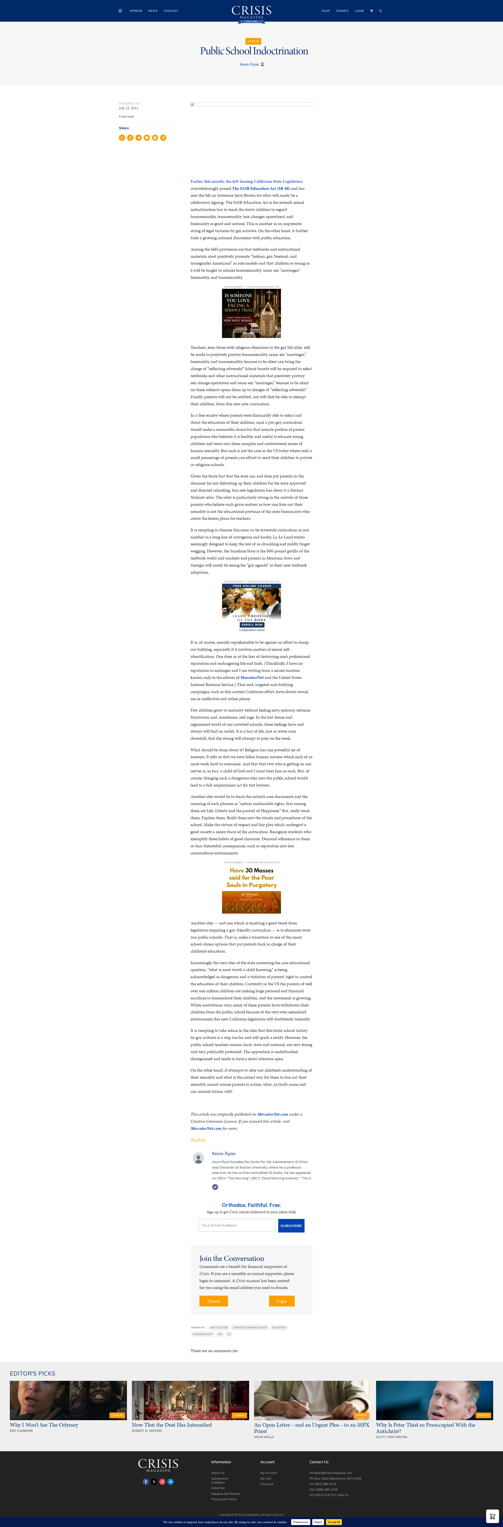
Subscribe (291, 1225)
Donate (342, 11)
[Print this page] (155, 138)
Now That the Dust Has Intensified (172, 1425)
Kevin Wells (264, 1437)
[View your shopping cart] (371, 11)
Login (359, 11)
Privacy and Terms (224, 1499)
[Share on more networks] (163, 138)
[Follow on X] (154, 1482)
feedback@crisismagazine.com (330, 1473)
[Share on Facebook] (130, 138)
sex (220, 1334)
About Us (218, 1473)
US (229, 1334)
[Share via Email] (147, 138)
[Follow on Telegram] (170, 1482)
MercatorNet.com (272, 1114)
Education (279, 1327)
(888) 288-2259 (327, 1489)
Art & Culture (219, 1327)
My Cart (265, 1478)
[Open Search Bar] (380, 11)
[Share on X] (122, 138)
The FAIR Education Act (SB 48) (261, 188)
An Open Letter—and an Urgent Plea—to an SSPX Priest (312, 1428)
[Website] (215, 1187)
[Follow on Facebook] (146, 1482)
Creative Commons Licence (250, 1327)
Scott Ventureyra (392, 1437)
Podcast (171, 11)
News (153, 11)
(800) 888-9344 (325, 1484)
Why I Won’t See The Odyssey (44, 1425)
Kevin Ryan (249, 64)
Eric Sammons (21, 1431)
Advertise (218, 1488)
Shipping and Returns (225, 1494)
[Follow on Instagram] (162, 1482)
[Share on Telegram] (138, 138)
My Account (268, 1473)
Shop (326, 11)
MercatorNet (252, 677)
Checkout (266, 1484)
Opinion (136, 11)
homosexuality (203, 1334)
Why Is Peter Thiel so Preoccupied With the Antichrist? (425, 1428)
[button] (492, 1516)
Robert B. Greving (147, 1431)
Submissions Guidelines (219, 1480)
